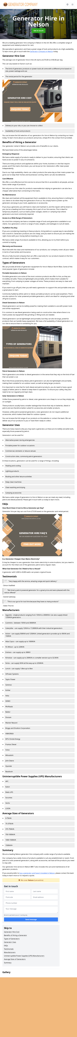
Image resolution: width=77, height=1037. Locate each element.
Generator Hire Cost (11, 932)
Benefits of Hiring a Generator (15, 935)
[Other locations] (67, 4)
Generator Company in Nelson (41, 51)
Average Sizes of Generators (15, 959)
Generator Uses (10, 942)
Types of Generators (12, 939)
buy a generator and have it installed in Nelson (37, 873)
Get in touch (39, 31)
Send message (31, 919)
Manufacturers (9, 952)
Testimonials (9, 949)
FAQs (6, 945)
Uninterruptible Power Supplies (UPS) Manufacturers (24, 956)
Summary (7, 963)
